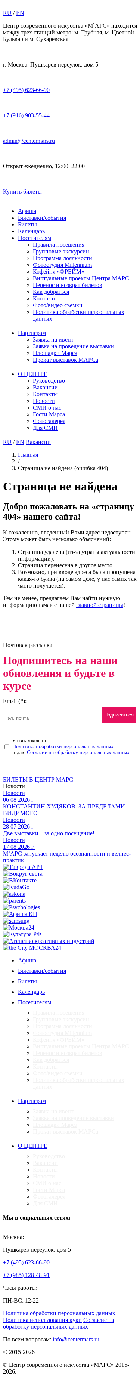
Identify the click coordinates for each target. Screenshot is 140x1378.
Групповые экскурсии (61, 251)
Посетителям (34, 238)
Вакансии (45, 387)
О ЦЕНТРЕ (32, 374)
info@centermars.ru (76, 1339)
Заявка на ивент (53, 339)
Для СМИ (45, 428)
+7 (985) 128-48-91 (26, 1275)
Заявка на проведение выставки (73, 346)
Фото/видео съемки (58, 305)
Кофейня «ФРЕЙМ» (58, 271)
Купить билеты (22, 191)
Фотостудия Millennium (62, 265)
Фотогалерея (49, 421)
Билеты (27, 224)
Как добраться (51, 292)
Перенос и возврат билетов (67, 285)
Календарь (31, 231)
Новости (44, 401)
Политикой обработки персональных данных (62, 746)
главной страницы (99, 605)
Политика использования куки (42, 1320)
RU (7, 13)
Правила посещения (58, 244)
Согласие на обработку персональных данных (78, 752)
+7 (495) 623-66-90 (26, 90)
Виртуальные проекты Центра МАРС (81, 278)
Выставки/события (42, 218)
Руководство (49, 380)
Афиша (27, 211)
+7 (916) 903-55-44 (26, 115)
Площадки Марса (55, 353)
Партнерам (32, 333)
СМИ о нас (47, 407)
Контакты (45, 298)
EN (20, 13)
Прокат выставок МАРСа (65, 360)
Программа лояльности (62, 258)
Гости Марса (49, 414)
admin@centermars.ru (29, 141)
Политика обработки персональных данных (59, 1313)
